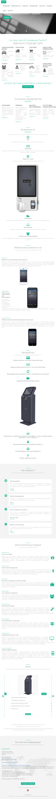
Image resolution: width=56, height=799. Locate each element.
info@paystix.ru (8, 758)
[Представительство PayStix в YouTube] (28, 790)
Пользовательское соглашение (9, 762)
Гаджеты (25, 6)
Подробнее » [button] (5, 60)
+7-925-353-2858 (12, 759)
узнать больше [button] (9, 19)
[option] (28, 696)
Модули (49, 6)
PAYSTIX (4, 1)
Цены (4, 10)
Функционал (34, 6)
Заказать (42, 6)
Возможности (16, 6)
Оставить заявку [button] (28, 86)
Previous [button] (2, 696)
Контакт (10, 10)
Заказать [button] (28, 714)
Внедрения (6, 6)
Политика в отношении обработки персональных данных (16, 765)
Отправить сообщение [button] (28, 783)
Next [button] (52, 696)
